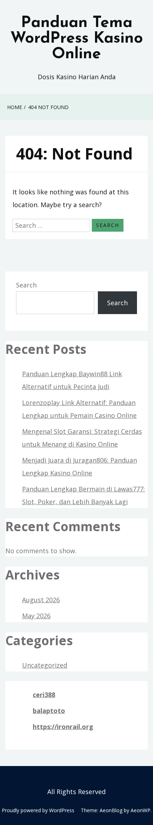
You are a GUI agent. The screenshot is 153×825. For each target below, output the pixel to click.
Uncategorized (44, 665)
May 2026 (36, 615)
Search (26, 285)
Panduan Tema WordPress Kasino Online (76, 38)
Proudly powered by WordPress (38, 810)
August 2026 (41, 599)
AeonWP (141, 810)
